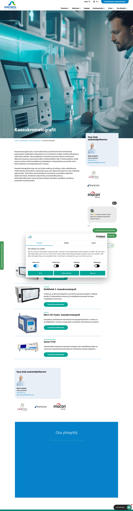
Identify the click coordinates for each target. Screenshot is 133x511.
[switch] (56, 265)
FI (96, 2)
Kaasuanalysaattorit (36, 140)
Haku (86, 2)
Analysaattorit (24, 140)
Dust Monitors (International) (114, 2)
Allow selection (66, 273)
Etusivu (16, 140)
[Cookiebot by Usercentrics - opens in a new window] (97, 237)
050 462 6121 (92, 160)
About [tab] (94, 243)
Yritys (110, 8)
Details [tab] (66, 243)
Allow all (92, 273)
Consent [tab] (39, 243)
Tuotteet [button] (87, 8)
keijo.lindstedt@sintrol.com (96, 162)
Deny (40, 273)
